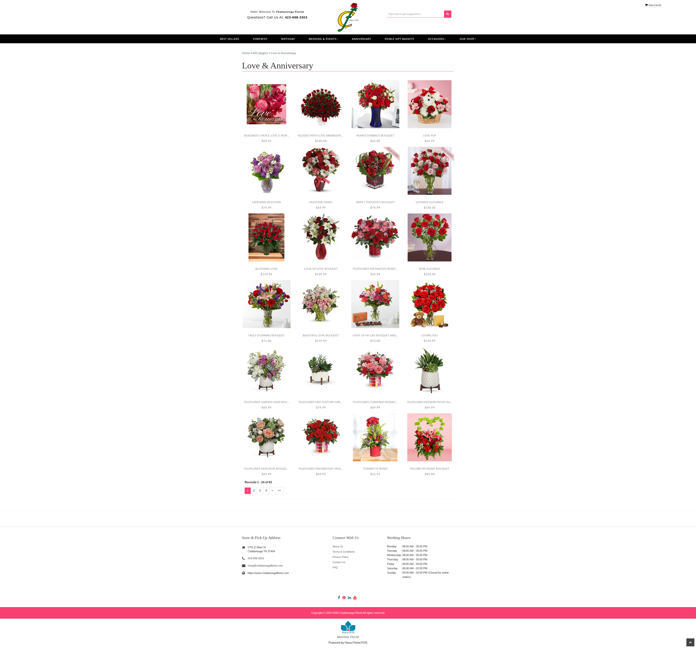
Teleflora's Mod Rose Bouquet (266, 468)
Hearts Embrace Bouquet (375, 135)
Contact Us (339, 562)
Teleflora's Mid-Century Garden (320, 402)
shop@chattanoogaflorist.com (265, 565)
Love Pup (429, 135)
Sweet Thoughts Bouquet (375, 202)
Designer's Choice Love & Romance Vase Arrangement (266, 135)
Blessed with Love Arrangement (320, 135)
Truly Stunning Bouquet (266, 335)
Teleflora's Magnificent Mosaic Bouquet (320, 468)
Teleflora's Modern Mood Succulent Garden (429, 402)
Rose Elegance (429, 269)
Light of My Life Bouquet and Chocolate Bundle (375, 335)
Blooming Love (266, 269)
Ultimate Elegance (430, 202)
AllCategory (260, 53)
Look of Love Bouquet (321, 269)
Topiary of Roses (375, 468)
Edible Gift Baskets (399, 38)
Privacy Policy (340, 556)
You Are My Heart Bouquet (429, 468)
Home (246, 53)
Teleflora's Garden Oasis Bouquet (266, 402)
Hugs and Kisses (320, 202)
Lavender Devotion (266, 202)
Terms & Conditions (344, 551)
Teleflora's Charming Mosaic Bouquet (375, 402)
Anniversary (361, 38)
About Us (338, 546)
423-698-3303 (256, 558)
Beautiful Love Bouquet (321, 335)
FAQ (335, 567)
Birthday (288, 38)
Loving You (430, 335)
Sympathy (260, 38)
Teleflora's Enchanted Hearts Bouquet (375, 269)
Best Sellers (229, 38)
